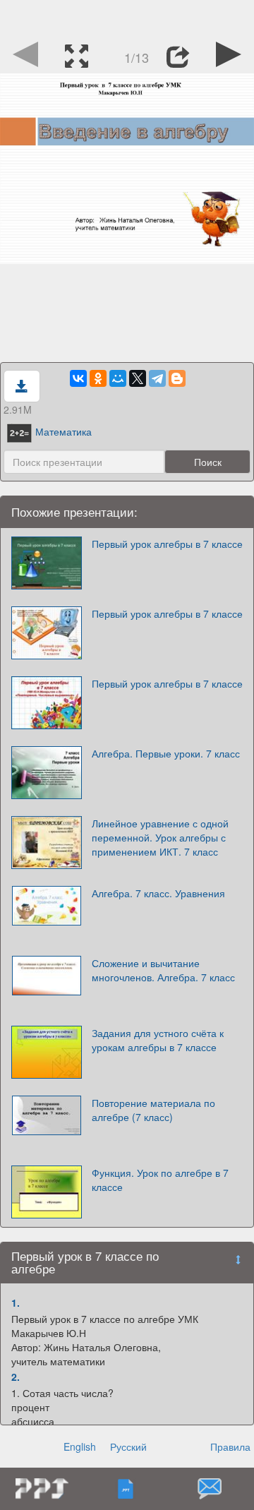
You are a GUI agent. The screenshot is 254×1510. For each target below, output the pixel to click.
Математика (63, 431)
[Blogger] (177, 378)
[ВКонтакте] (78, 378)
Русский (128, 1446)
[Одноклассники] (98, 378)
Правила (230, 1446)
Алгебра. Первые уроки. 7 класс (166, 753)
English (80, 1446)
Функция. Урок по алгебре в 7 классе (160, 1180)
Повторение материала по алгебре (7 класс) (153, 1110)
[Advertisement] (127, 17)
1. (15, 1302)
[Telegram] (157, 378)
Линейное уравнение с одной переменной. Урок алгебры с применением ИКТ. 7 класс (160, 837)
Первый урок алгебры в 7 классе (167, 544)
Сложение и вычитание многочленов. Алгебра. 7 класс (163, 970)
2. (15, 1377)
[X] (137, 378)
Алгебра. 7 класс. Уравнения (158, 893)
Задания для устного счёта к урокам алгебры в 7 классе (158, 1040)
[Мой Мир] (117, 378)
